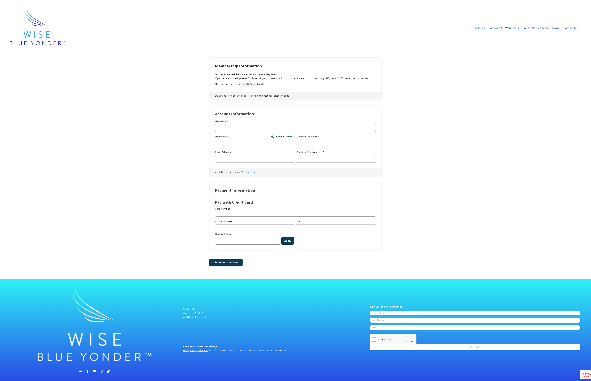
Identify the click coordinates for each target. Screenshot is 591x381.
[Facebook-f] (87, 372)
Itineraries (479, 28)
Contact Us (570, 28)
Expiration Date (223, 221)
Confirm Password (308, 136)
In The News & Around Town (541, 28)
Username (221, 121)
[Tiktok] (108, 372)
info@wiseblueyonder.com (197, 317)
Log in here (249, 172)
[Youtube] (94, 372)
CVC (299, 221)
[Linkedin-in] (81, 372)
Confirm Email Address (310, 152)
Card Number (222, 208)
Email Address (223, 152)
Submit (475, 347)
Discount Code (223, 234)
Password (221, 136)
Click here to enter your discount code (268, 95)
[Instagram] (101, 372)
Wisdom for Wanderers (504, 28)
